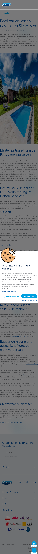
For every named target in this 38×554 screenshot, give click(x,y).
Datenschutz (25, 300)
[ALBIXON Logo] (6, 5)
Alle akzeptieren (29, 296)
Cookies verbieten (12, 296)
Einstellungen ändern (9, 291)
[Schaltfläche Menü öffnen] (33, 5)
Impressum (33, 300)
